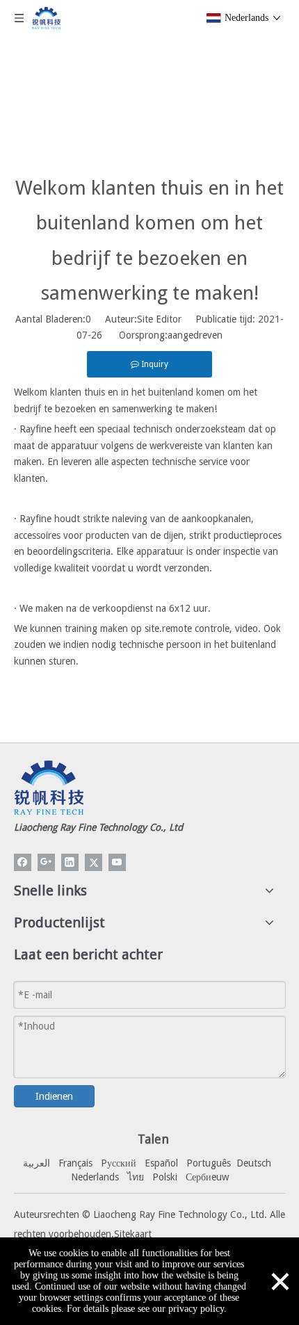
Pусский (118, 1163)
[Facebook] (22, 862)
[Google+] (46, 862)
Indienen (54, 1096)
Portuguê (206, 1163)
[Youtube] (117, 862)
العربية (36, 1163)
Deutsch (253, 1163)
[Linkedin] (70, 862)
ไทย (135, 1176)
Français (75, 1163)
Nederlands (95, 1176)
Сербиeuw (207, 1176)
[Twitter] (93, 862)
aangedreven (195, 335)
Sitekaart (133, 1233)
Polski (164, 1176)
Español (161, 1163)
